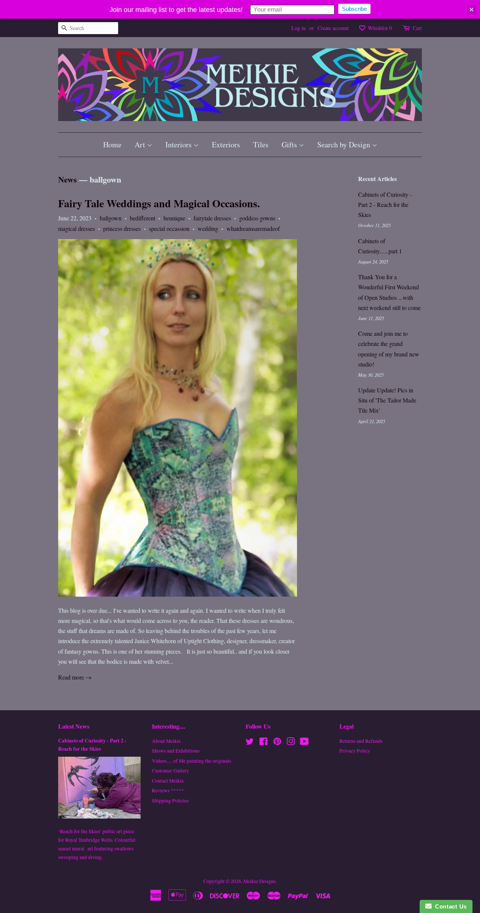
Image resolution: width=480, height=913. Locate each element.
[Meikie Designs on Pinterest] (277, 742)
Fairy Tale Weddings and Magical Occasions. (159, 203)
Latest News (73, 726)
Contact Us (449, 906)
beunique (174, 218)
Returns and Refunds (360, 741)
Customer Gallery (170, 770)
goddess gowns (257, 218)
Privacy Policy (354, 750)
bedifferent (142, 218)
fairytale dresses (212, 218)
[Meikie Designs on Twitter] (250, 742)
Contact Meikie (168, 780)
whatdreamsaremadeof (253, 228)
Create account (333, 27)
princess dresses (122, 228)
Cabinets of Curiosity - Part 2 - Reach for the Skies (385, 204)
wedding (208, 228)
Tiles (260, 144)
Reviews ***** (168, 790)
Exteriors (226, 144)
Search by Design (344, 144)
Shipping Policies (170, 800)
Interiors (179, 144)
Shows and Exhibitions (176, 750)
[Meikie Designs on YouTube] (304, 742)
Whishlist (379, 27)
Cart (417, 27)
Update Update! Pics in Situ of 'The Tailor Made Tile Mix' (387, 400)
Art (141, 144)
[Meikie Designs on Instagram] (290, 742)
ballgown (111, 218)
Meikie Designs (259, 881)
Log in (298, 27)
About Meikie (166, 741)
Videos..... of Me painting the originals (191, 760)
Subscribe (354, 9)
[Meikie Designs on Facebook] (263, 742)
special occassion (169, 228)
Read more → (75, 677)
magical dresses (76, 228)
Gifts (290, 144)
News (67, 179)
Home (112, 144)
